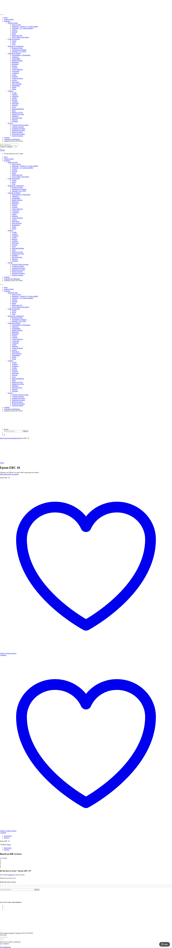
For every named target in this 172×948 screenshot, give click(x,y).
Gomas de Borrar (17, 78)
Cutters (14, 75)
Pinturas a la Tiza (17, 112)
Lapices (14, 80)
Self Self (14, 32)
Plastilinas (15, 116)
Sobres (14, 87)
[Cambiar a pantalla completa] (3, 937)
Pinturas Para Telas (18, 114)
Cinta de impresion (14, 39)
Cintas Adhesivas (17, 69)
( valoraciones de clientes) (9, 474)
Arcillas (14, 98)
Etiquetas (15, 76)
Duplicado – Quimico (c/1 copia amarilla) (25, 26)
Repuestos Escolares (18, 134)
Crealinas (15, 102)
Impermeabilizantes (18, 109)
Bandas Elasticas (17, 60)
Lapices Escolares (17, 136)
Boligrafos (15, 64)
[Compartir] (5, 937)
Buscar (26, 431)
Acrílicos (15, 94)
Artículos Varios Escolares (20, 125)
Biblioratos (15, 62)
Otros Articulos (17, 84)
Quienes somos (9, 19)
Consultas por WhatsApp (12, 139)
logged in (11, 875)
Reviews (6, 838)
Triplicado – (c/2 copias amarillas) (22, 28)
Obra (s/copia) (16, 25)
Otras (13, 44)
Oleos (14, 111)
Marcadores (15, 82)
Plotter (14, 34)
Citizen (14, 41)
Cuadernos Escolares (18, 128)
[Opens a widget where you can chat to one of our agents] (164, 944)
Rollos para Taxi (17, 35)
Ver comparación (5, 947)
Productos (7, 21)
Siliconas (15, 119)
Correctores (15, 71)
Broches (14, 66)
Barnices (14, 100)
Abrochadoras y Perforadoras (21, 55)
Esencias (14, 105)
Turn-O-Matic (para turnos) (20, 37)
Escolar (10, 123)
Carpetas (14, 68)
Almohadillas (16, 59)
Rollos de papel (13, 23)
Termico (14, 30)
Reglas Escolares (17, 132)
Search (6, 429)
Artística (10, 91)
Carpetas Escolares (18, 127)
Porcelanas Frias (17, 118)
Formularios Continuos (19, 50)
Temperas (15, 121)
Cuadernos (15, 73)
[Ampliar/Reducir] (1, 937)
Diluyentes (15, 103)
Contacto (7, 137)
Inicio (6, 17)
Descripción (8, 836)
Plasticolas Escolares (18, 130)
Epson (14, 42)
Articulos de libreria (14, 53)
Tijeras (14, 89)
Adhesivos (15, 57)
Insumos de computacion (16, 46)
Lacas (14, 107)
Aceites (14, 93)
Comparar (3, 832)
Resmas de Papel (17, 48)
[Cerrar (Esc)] (7, 937)
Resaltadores (16, 85)
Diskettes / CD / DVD (19, 51)
